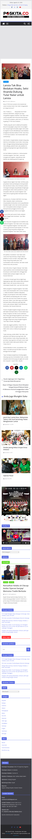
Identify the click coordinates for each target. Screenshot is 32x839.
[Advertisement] (16, 42)
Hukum (3, 708)
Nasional (12, 582)
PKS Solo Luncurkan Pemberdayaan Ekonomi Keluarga (15, 618)
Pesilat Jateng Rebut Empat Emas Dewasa (15, 448)
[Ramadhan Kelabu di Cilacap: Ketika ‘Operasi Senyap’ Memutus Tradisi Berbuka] (16, 572)
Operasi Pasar (8, 476)
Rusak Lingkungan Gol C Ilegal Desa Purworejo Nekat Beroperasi (14, 380)
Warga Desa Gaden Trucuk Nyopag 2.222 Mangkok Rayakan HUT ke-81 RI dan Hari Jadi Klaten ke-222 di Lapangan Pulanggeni (15, 626)
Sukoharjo (4, 731)
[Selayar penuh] (28, 543)
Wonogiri (4, 733)
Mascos (13, 101)
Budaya (4, 703)
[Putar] (4, 543)
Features (6, 582)
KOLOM (4, 715)
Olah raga (4, 721)
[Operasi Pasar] (16, 459)
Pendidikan (4, 723)
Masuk (3, 742)
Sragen (3, 728)
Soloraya (6, 81)
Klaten (3, 713)
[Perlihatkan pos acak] (28, 24)
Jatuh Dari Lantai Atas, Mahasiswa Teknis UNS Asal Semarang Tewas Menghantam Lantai (15, 419)
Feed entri (4, 745)
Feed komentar (5, 747)
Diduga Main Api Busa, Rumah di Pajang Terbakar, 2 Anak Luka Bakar (17, 5)
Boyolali (4, 700)
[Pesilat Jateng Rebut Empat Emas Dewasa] (16, 431)
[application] (16, 536)
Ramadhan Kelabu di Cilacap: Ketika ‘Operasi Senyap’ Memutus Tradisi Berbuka (16, 588)
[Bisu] (26, 543)
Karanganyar (5, 710)
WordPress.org (5, 750)
